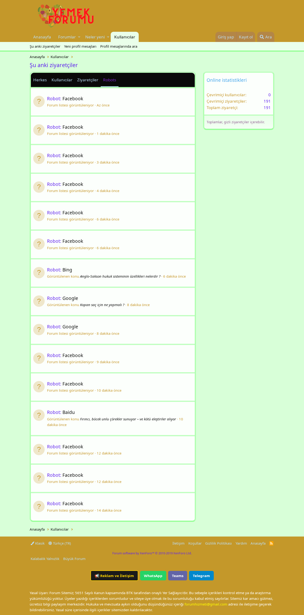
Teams (177, 575)
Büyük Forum (74, 558)
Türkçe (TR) (61, 543)
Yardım (241, 543)
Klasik (39, 543)
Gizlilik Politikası (218, 543)
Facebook (72, 99)
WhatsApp (153, 575)
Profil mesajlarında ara (118, 46)
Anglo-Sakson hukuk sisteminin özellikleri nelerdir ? (120, 276)
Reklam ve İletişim (114, 575)
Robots (109, 80)
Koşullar (195, 543)
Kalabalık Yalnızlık (45, 558)
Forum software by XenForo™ (152, 553)
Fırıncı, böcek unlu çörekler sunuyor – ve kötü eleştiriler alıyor (128, 419)
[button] (79, 37)
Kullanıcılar (124, 37)
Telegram (201, 575)
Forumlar (67, 37)
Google (70, 298)
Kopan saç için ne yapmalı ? (102, 304)
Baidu (68, 412)
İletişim (178, 543)
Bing (67, 270)
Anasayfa (42, 37)
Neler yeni (95, 37)
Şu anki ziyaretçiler (45, 46)
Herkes (40, 80)
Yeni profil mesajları (80, 46)
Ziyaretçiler (87, 80)
